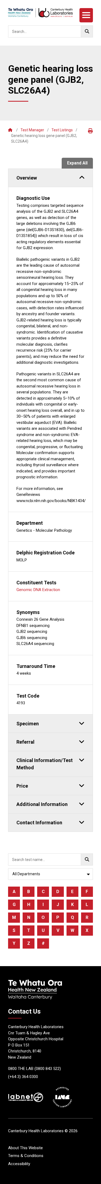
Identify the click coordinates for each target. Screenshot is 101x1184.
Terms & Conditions (25, 1155)
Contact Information (39, 822)
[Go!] (87, 31)
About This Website (25, 1147)
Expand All (77, 163)
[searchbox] (50, 31)
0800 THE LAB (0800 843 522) (34, 1068)
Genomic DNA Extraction (38, 589)
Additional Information (42, 804)
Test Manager (32, 130)
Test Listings (62, 130)
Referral (25, 742)
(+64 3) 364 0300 (23, 1076)
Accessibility (19, 1163)
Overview (26, 178)
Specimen (27, 723)
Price (22, 786)
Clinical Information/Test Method (44, 763)
